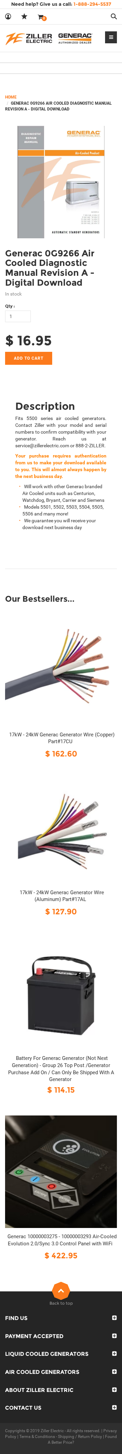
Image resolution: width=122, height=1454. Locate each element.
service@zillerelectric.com (42, 445)
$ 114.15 (61, 1090)
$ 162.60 (61, 754)
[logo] (49, 38)
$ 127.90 (61, 911)
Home (11, 97)
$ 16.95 (28, 340)
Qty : (10, 306)
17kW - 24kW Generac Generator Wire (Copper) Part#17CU (62, 738)
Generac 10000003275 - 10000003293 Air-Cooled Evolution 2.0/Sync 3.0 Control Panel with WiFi (62, 1240)
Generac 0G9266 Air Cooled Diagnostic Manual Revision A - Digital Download (50, 268)
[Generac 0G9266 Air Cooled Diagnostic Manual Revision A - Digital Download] (61, 182)
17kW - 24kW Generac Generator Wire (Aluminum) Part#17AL (62, 896)
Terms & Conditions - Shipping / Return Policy (60, 1436)
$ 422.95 (61, 1255)
